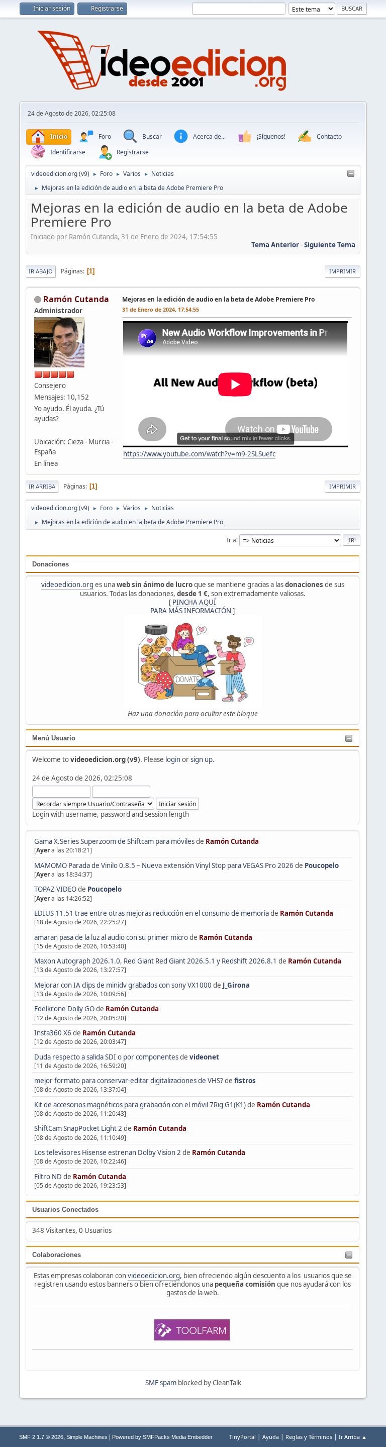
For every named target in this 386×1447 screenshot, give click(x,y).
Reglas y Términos (308, 1436)
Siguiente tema (329, 244)
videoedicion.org (67, 584)
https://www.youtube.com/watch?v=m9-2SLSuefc (199, 453)
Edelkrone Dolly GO (64, 1008)
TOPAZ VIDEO (55, 889)
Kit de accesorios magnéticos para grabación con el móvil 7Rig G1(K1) (140, 1104)
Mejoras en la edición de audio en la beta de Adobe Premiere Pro (218, 299)
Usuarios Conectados (65, 1209)
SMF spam (160, 1382)
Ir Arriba (42, 486)
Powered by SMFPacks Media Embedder (162, 1437)
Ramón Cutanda (232, 841)
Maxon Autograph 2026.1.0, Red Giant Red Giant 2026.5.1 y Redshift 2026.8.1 (155, 961)
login (172, 759)
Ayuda (270, 1436)
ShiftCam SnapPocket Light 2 (78, 1128)
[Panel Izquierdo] (351, 173)
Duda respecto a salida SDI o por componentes (106, 1057)
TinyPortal (242, 1436)
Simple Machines (87, 1437)
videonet (204, 1057)
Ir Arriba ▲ (353, 1436)
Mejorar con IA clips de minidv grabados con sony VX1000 (123, 985)
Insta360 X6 (52, 1032)
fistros (245, 1080)
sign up (201, 759)
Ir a (231, 539)
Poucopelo (322, 865)
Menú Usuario (53, 738)
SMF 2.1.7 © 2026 (41, 1437)
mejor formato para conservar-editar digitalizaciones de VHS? (128, 1080)
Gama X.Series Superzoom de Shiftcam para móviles (114, 841)
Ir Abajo (41, 271)
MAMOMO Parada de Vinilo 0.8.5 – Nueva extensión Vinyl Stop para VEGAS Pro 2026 (164, 865)
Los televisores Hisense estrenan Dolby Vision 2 (108, 1152)
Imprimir (342, 271)
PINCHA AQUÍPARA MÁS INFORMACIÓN (190, 606)
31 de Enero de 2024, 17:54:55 (160, 309)
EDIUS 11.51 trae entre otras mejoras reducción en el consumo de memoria (151, 913)
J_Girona (236, 985)
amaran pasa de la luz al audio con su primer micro (111, 937)
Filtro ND (48, 1176)
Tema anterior (275, 244)
